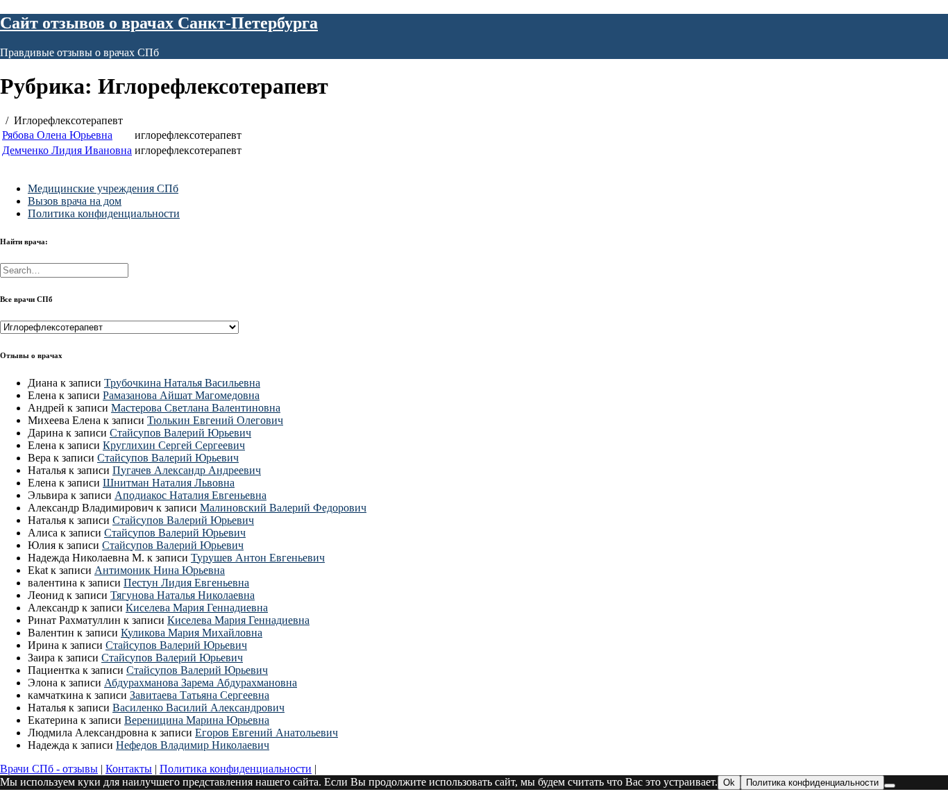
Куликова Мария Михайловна (191, 633)
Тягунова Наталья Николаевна (182, 595)
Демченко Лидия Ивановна (67, 150)
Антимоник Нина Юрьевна (159, 570)
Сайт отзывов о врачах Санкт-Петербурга (159, 23)
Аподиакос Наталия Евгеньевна (190, 495)
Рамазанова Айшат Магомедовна (181, 395)
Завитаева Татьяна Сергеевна (199, 695)
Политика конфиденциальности (104, 213)
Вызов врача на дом (74, 201)
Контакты (128, 769)
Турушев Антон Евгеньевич (258, 558)
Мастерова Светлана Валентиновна (195, 408)
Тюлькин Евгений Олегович (215, 420)
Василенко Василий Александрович (198, 707)
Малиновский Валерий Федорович (283, 508)
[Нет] (889, 786)
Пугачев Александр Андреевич (186, 470)
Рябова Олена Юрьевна (57, 135)
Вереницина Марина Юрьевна (196, 720)
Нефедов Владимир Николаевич (192, 745)
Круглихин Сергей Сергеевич (174, 445)
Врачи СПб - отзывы (49, 769)
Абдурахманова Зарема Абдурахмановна (200, 682)
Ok (729, 782)
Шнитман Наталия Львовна (169, 483)
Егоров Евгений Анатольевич (266, 732)
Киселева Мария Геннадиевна (197, 608)
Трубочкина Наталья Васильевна (182, 383)
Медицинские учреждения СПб (103, 188)
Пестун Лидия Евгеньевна (186, 583)
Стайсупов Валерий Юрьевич (180, 433)
